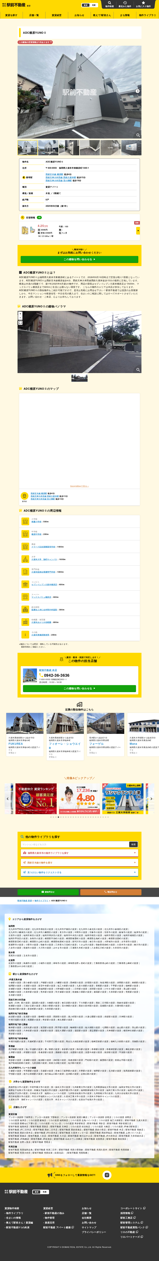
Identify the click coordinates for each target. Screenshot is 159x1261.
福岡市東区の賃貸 (32, 935)
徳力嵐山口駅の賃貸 (54, 1073)
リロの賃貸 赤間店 (122, 1117)
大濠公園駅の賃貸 (93, 1016)
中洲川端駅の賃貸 (17, 1019)
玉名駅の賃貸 (15, 994)
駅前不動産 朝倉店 (134, 1129)
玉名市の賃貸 (29, 955)
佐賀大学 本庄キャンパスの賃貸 (61, 1099)
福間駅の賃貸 (15, 985)
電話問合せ (112, 892)
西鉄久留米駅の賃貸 (88, 1005)
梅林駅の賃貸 (76, 1027)
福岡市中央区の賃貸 (73, 935)
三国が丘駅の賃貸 (32, 1005)
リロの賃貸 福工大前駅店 (111, 1120)
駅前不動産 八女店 (37, 1135)
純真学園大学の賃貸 (69, 1090)
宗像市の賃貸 (95, 932)
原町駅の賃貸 (59, 1059)
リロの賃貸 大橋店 (101, 1126)
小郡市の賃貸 (32, 944)
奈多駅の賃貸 (68, 1049)
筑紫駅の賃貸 (15, 1005)
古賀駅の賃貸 (29, 985)
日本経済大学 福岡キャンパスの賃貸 (48, 1093)
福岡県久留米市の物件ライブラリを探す (48, 852)
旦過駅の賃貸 (47, 1070)
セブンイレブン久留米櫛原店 (44, 584)
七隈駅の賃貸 (108, 1027)
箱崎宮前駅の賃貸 (100, 1041)
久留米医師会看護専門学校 (43, 572)
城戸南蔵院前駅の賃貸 (19, 1062)
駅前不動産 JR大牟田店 (105, 1135)
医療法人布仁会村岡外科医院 (44, 609)
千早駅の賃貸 (117, 985)
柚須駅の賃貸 (44, 1059)
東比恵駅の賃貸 (64, 1019)
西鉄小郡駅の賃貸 (51, 1005)
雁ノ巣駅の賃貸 (52, 1049)
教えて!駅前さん (102, 15)
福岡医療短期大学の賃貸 (92, 1090)
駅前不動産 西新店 (39, 1126)
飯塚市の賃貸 (125, 932)
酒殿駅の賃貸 (61, 1052)
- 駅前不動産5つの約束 (17, 1227)
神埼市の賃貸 (59, 963)
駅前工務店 (126, 1217)
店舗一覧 (34, 15)
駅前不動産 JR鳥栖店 (19, 1138)
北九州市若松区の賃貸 (42, 929)
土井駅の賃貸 (15, 1052)
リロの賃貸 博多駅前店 (74, 1123)
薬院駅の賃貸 (38, 1002)
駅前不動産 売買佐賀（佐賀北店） (49, 1152)
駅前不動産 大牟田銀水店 (131, 1135)
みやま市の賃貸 (60, 947)
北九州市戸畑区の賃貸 (66, 929)
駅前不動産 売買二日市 (46, 1149)
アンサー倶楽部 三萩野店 (21, 1117)
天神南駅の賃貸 (113, 1030)
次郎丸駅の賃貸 (30, 1027)
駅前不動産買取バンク (132, 1227)
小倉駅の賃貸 (15, 982)
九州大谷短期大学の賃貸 (126, 1093)
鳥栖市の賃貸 (29, 963)
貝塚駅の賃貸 (138, 1041)
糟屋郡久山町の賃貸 (39, 941)
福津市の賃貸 (140, 932)
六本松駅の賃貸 (30, 1030)
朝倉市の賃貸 (47, 944)
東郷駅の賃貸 (138, 982)
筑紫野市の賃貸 (16, 944)
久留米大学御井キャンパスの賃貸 (103, 1096)
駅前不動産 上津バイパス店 (127, 1132)
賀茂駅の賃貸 (47, 1027)
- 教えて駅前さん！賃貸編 (19, 1222)
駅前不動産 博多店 (96, 1123)
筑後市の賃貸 (29, 947)
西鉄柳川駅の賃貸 (17, 1008)
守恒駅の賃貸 (15, 1073)
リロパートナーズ (130, 1236)
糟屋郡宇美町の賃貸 (54, 938)
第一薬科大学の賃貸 (60, 1086)
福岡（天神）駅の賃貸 (19, 1002)
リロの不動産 (127, 1232)
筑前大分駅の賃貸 (57, 1062)
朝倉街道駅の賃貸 (125, 1002)
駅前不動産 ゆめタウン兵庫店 (68, 1138)
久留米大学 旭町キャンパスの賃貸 (26, 1099)
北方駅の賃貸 (115, 1070)
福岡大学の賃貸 (135, 1090)
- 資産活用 (49, 1222)
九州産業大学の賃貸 (81, 1086)
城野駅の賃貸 (100, 1070)
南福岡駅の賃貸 (45, 988)
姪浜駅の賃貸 (15, 1016)
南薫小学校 (36, 521)
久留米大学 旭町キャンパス (44, 559)
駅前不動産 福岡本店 (18, 1126)
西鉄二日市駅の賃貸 (105, 1002)
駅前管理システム (130, 1222)
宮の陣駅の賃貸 (69, 1005)
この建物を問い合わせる (78, 259)
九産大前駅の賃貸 (85, 985)
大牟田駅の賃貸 (116, 991)
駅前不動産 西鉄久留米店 (21, 1132)
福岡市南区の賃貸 (93, 935)
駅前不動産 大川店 (57, 1135)
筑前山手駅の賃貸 (123, 1059)
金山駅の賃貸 (123, 1027)
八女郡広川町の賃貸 (101, 947)
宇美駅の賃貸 (125, 1052)
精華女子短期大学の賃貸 (20, 1090)
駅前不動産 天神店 (59, 1126)
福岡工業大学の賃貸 (115, 1090)
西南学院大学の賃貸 (18, 1086)
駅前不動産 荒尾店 (41, 1141)
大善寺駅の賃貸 (122, 1005)
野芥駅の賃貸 (61, 1027)
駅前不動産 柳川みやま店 (80, 1135)
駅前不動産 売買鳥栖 (77, 1152)
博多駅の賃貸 (29, 988)
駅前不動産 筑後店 (17, 1135)
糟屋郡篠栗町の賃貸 (75, 938)
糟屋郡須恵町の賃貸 (118, 938)
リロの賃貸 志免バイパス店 (83, 1120)
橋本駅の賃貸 (15, 1027)
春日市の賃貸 (95, 941)
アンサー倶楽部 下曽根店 (47, 1117)
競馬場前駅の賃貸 (132, 1070)
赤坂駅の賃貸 (110, 1016)
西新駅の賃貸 (59, 1016)
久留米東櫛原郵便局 (40, 635)
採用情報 (125, 1213)
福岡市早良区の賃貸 (18, 938)
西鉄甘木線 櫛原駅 (54, 174)
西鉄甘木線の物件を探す (40, 862)
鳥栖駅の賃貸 (15, 991)
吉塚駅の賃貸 (15, 988)
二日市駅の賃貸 (79, 988)
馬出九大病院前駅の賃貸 (77, 1041)
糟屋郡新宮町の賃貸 (18, 941)
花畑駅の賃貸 (106, 1005)
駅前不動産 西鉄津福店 (101, 1132)
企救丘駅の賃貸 (88, 1073)
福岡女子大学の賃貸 (18, 1093)
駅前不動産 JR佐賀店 (41, 1138)
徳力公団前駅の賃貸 (33, 1073)
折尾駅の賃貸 (91, 982)
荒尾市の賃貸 (15, 955)
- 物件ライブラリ (14, 1213)
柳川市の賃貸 (140, 944)
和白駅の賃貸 (83, 1049)
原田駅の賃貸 (95, 988)
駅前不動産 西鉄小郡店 (95, 1129)
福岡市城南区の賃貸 (133, 935)
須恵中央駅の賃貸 (93, 1052)
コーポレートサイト (131, 1208)
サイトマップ (89, 1227)
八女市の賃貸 (15, 947)
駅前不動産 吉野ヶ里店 (20, 1141)
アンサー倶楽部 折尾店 (100, 1117)
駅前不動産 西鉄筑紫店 (71, 1129)
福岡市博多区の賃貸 (52, 935)
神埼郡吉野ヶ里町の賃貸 (80, 963)
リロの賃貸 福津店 (17, 1120)
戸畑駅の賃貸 (47, 982)
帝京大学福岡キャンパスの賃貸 (47, 1096)
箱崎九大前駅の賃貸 (120, 1041)
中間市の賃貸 (81, 932)
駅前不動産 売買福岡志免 (21, 1149)
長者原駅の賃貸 (45, 1052)
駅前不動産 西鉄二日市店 (45, 1129)
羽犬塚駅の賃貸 (62, 991)
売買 (94, 5)
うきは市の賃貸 (86, 944)
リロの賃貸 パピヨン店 (50, 1123)
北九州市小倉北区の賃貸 (90, 929)
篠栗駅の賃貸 (106, 1059)
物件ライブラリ (147, 15)
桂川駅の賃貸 (74, 1062)
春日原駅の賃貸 (69, 1002)
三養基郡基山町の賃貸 (104, 963)
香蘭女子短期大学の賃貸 (45, 1090)
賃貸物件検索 (12, 1208)
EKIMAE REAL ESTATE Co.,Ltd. (77, 1247)
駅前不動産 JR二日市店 (20, 1129)
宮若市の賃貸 (110, 932)
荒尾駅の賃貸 (132, 991)
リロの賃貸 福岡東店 (58, 1120)
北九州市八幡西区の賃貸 (45, 932)
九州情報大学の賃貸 (103, 1093)
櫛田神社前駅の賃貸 (133, 1030)
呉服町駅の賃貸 (35, 1041)
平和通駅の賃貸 (30, 1070)
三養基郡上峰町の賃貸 (127, 963)
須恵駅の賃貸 (76, 1052)
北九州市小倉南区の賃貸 (116, 929)
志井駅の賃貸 (72, 1073)
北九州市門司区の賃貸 (19, 929)
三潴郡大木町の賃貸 (79, 947)
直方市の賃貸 (66, 932)
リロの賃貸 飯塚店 (37, 1120)
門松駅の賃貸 (91, 1059)
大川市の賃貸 (44, 947)
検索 (133, 844)
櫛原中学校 (36, 534)
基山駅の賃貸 (129, 988)
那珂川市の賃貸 (79, 941)
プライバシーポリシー (94, 1232)
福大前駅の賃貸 (92, 1027)
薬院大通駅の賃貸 (63, 1030)
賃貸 (85, 5)
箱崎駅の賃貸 (132, 985)
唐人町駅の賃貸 (75, 1016)
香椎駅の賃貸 (102, 985)
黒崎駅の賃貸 (76, 982)
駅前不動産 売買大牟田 (20, 1152)
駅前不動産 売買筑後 (119, 1149)
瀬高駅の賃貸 (100, 991)
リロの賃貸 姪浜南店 (80, 1126)
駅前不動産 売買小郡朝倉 (71, 1149)
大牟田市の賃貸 (120, 947)
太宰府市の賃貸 (128, 941)
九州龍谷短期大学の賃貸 (80, 1093)
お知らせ (79, 15)
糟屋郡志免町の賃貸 (96, 938)
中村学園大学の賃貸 (39, 1086)
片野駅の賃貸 (85, 1070)
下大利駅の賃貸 (86, 1002)
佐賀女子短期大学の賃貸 (90, 1099)
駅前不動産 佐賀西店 (94, 1138)
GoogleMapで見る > (79, 486)
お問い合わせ (89, 1222)
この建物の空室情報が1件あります (34, 42)
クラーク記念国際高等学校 (43, 546)
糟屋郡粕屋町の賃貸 (60, 941)
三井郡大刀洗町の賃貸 (66, 944)
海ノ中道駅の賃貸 (34, 1049)
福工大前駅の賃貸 (66, 985)
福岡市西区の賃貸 (112, 935)
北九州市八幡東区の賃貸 (20, 932)
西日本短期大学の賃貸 (19, 1096)
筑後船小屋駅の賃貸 (81, 991)
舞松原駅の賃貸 (133, 1049)
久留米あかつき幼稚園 (41, 622)
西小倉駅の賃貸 (30, 982)
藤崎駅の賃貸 (44, 1016)
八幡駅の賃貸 (61, 982)
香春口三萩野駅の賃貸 (66, 1070)
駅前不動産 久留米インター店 (74, 1132)
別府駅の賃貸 (15, 1030)
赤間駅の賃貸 (123, 982)
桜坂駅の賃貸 (47, 1030)
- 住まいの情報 (13, 1217)
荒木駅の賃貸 (47, 991)
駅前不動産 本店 (116, 1129)
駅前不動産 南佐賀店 (116, 1138)
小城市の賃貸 (44, 963)
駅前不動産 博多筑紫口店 (119, 1123)
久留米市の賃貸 (124, 944)
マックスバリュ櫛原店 (41, 597)
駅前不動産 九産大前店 (136, 1120)
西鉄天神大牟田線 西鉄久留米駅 (61, 177)
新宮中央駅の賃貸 (46, 985)
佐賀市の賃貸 (15, 963)
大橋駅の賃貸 (53, 1002)
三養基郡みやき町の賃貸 (20, 966)
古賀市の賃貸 (15, 935)
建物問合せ (50, 892)
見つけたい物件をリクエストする (44, 872)
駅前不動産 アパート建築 (57, 1227)
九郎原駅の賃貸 (39, 1062)
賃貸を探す (11, 15)
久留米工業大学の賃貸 (74, 1096)
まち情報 (125, 15)
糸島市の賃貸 (36, 938)
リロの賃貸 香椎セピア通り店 (23, 1123)
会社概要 (87, 1217)
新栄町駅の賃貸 (35, 1008)
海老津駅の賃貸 (107, 982)
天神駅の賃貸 (125, 1016)
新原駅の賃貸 (110, 1052)
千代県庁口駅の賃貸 (54, 1041)
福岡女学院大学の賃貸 (129, 1086)
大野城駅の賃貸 (62, 988)
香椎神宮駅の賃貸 (114, 1049)
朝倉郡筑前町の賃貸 (105, 944)
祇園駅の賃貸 (34, 1019)
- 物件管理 (49, 1217)
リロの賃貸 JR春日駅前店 (124, 1126)
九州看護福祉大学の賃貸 (105, 1086)
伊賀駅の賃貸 (29, 1052)
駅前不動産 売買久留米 (96, 1149)
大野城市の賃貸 (111, 941)
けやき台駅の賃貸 (112, 988)
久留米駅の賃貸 (30, 991)
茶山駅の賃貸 (138, 1027)
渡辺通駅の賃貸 (96, 1030)
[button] (137, 91)
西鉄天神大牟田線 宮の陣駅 (59, 180)
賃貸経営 (57, 15)
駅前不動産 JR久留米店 (46, 1132)
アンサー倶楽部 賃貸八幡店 (74, 1117)
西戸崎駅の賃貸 (16, 1049)
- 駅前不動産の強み (53, 1213)
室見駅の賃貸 (29, 1016)
